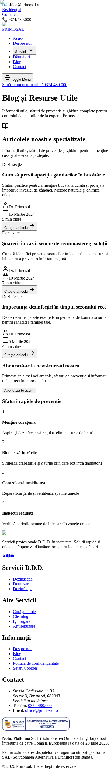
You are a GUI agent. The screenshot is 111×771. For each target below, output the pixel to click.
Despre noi (22, 648)
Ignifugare (21, 621)
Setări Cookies (25, 668)
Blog (17, 653)
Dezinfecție (22, 588)
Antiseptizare (24, 626)
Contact (19, 658)
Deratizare (21, 584)
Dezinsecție (23, 579)
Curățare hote (24, 611)
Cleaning (20, 616)
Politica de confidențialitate (36, 663)
